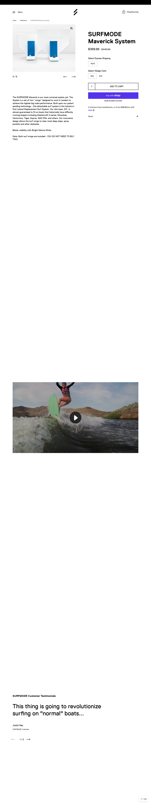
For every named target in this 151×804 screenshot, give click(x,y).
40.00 (93, 63)
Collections (23, 20)
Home (14, 20)
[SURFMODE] (75, 12)
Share (90, 116)
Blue (92, 76)
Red (100, 76)
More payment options (113, 101)
